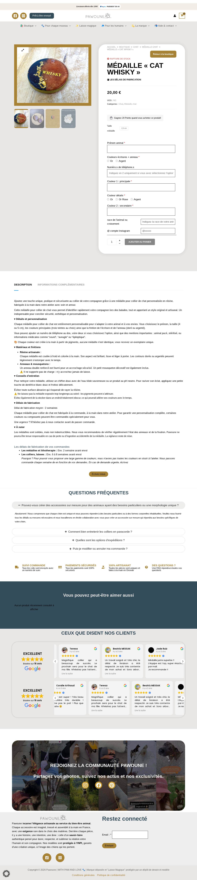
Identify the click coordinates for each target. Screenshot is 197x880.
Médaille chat (150, 47)
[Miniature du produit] (23, 50)
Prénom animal (115, 143)
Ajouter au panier (139, 242)
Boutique (124, 47)
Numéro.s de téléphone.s (120, 167)
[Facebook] (15, 16)
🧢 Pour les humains (112, 25)
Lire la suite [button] (63, 673)
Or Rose (123, 199)
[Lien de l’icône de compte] (174, 15)
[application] (34, 26)
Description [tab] (23, 284)
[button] (183, 661)
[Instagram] (23, 16)
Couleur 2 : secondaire (119, 205)
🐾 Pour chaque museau (54, 25)
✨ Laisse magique (86, 25)
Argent (122, 161)
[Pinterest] (111, 785)
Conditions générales (83, 875)
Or (111, 161)
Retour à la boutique (163, 54)
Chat (136, 47)
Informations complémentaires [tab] (61, 284)
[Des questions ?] (146, 567)
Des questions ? (164, 565)
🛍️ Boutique (26, 25)
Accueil (111, 47)
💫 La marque (139, 25)
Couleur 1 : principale (119, 181)
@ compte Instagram (118, 230)
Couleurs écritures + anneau (122, 157)
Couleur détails (115, 195)
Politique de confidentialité (111, 875)
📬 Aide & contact (164, 25)
